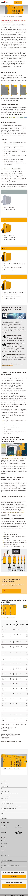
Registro (3, 852)
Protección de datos (5, 862)
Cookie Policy (4, 867)
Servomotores (4, 788)
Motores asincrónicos (5, 796)
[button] (26, 2)
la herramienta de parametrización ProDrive (13, 458)
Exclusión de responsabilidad (7, 860)
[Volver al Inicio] (5, 2)
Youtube (4, 840)
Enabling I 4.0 (4, 818)
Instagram (5, 843)
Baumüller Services (14, 885)
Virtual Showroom (4, 786)
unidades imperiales (10, 617)
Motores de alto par (5, 791)
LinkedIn (4, 846)
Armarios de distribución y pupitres (8, 808)
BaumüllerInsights (5, 783)
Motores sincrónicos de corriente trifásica (9, 793)
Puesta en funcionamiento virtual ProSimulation (11, 806)
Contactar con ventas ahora (12, 591)
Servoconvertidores (5, 801)
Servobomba (3, 810)
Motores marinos (4, 798)
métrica (3, 617)
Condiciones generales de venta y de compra (10, 865)
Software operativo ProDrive (7, 803)
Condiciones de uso (5, 855)
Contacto (18, 2)
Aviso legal (3, 857)
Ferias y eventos (4, 815)
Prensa (2, 813)
